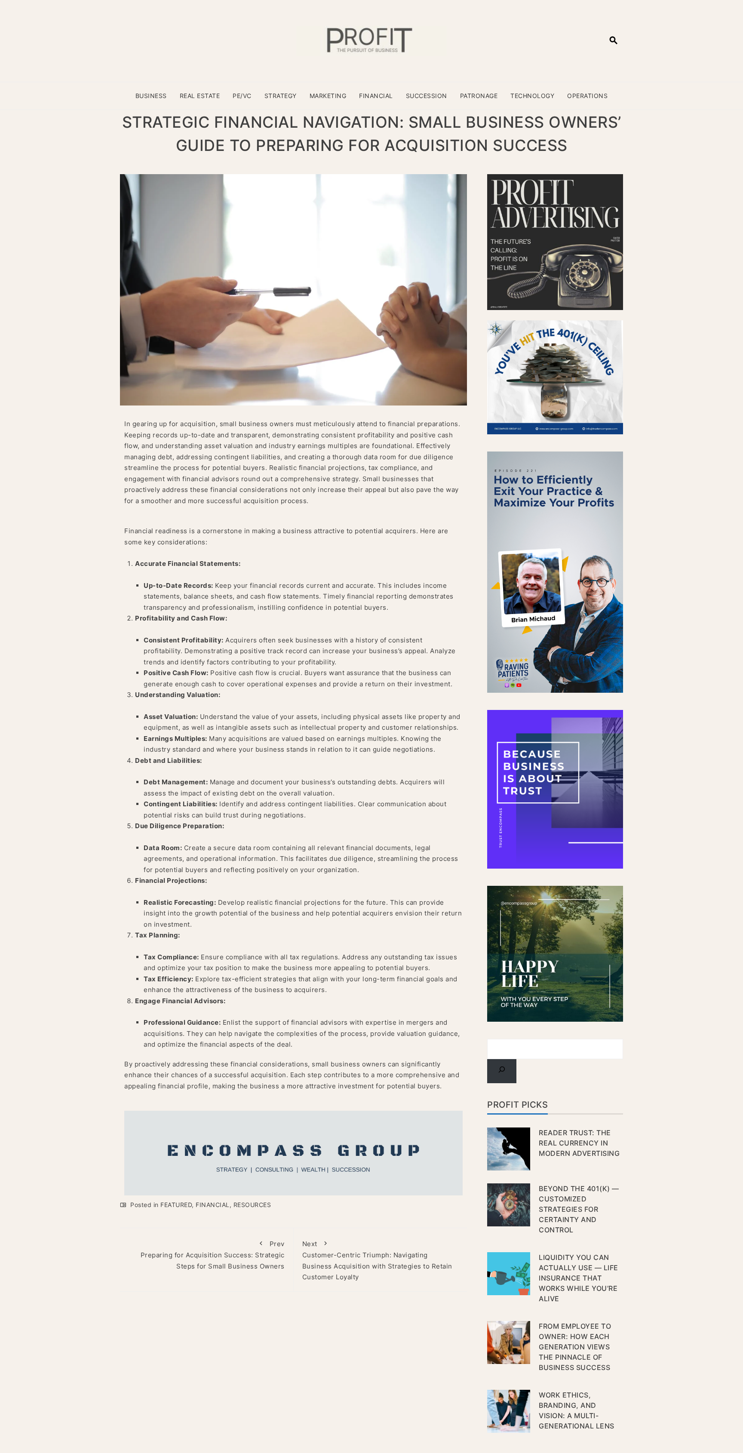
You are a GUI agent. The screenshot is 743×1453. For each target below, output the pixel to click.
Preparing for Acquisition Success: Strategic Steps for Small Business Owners (213, 1255)
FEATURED (176, 1204)
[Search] (501, 1071)
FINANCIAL (376, 95)
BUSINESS (151, 95)
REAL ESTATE (200, 95)
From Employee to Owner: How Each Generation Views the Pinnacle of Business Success (575, 1347)
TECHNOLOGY (532, 95)
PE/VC (242, 95)
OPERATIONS (587, 95)
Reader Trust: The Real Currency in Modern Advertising (579, 1143)
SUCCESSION (426, 95)
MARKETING (328, 95)
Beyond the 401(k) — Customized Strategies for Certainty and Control (579, 1209)
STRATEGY (280, 95)
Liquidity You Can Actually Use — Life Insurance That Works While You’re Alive (578, 1278)
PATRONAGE (479, 95)
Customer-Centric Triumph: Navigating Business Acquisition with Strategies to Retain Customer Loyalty (377, 1260)
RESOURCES (252, 1204)
